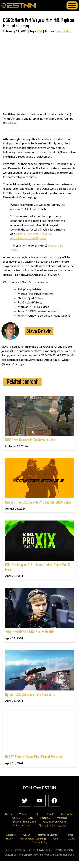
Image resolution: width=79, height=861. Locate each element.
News (8, 813)
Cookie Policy (39, 842)
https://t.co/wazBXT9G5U (35, 233)
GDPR (56, 838)
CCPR (71, 838)
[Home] (18, 5)
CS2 (39, 31)
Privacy (9, 838)
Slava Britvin (63, 31)
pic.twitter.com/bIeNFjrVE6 (28, 238)
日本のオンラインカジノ (52, 825)
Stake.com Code (21, 825)
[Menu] (72, 5)
